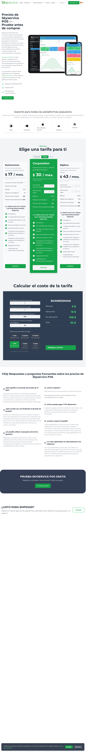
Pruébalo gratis (7, 98)
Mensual (37, 157)
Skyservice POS (7, 57)
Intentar (15, 266)
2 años (25, 345)
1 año (14, 344)
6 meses (35, 336)
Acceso (62, 2)
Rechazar (78, 747)
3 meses (25, 336)
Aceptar (68, 747)
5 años (35, 345)
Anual (45, 157)
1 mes (14, 336)
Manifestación (74, 2)
